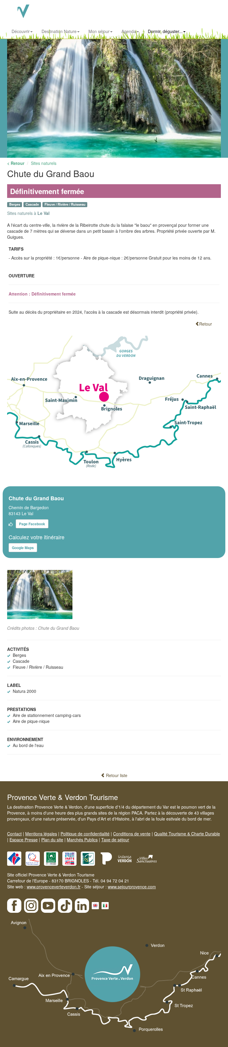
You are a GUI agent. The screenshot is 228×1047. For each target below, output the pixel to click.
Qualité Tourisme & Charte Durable (187, 834)
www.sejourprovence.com (132, 887)
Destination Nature (59, 31)
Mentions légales (41, 834)
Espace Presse (24, 840)
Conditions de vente (132, 834)
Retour (205, 324)
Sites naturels (43, 163)
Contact (14, 834)
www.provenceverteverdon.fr (53, 887)
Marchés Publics (82, 840)
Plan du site (52, 840)
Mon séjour (99, 31)
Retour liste (116, 775)
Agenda (128, 31)
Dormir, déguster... (165, 31)
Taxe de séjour (115, 840)
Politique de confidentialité (85, 834)
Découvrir (21, 31)
